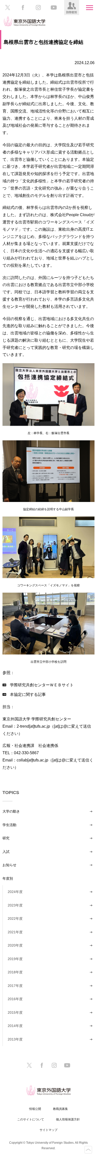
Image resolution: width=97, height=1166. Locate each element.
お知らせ (9, 865)
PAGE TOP (88, 1149)
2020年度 (15, 945)
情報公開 (35, 1109)
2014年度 (15, 1026)
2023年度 (15, 905)
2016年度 (15, 999)
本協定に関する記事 (28, 694)
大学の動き (11, 811)
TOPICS (10, 792)
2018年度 (15, 972)
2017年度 (15, 986)
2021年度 (15, 932)
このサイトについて (30, 1119)
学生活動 (9, 825)
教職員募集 (60, 1109)
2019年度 (15, 959)
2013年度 (15, 1039)
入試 (5, 852)
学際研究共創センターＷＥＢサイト (42, 685)
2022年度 (15, 919)
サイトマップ (48, 1130)
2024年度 (15, 892)
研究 (5, 838)
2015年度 (15, 1012)
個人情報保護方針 (68, 1119)
